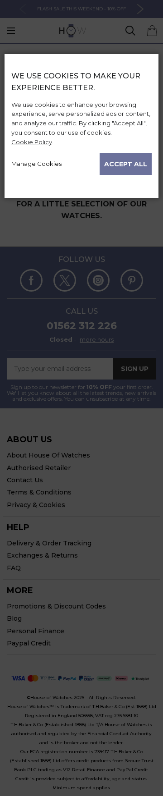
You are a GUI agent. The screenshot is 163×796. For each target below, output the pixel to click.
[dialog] (81, 425)
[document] (81, 122)
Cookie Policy (31, 142)
